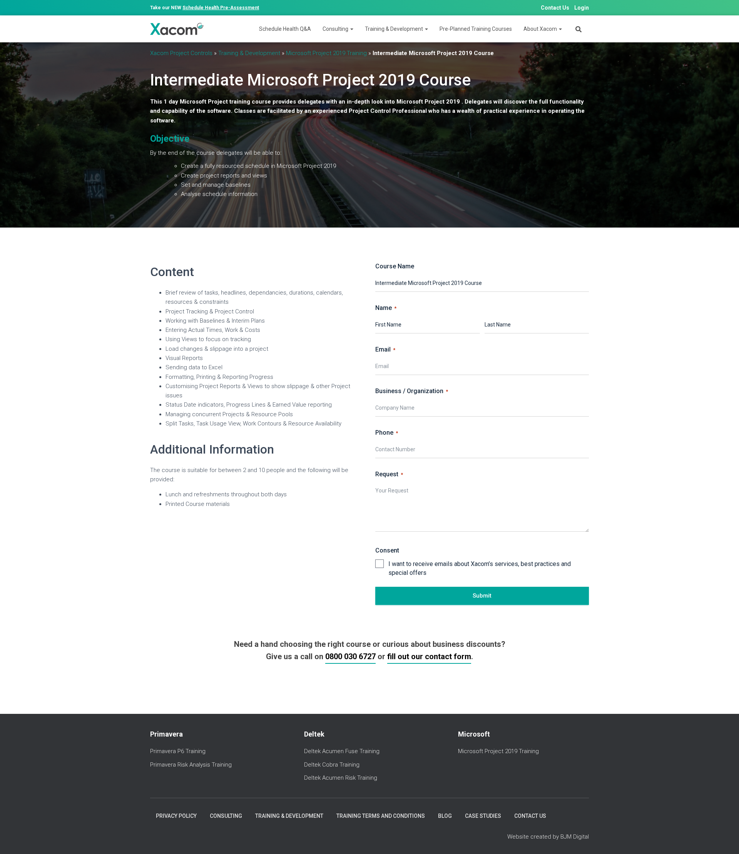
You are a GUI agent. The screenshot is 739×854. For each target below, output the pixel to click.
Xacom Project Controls (181, 53)
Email (385, 349)
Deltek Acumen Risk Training (340, 777)
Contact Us (555, 8)
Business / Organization (411, 391)
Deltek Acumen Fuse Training (342, 751)
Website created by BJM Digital (548, 836)
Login (581, 8)
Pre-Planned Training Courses (476, 29)
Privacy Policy (176, 816)
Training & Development (394, 29)
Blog (445, 816)
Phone (386, 432)
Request (389, 474)
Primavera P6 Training (178, 751)
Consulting (336, 29)
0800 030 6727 (350, 656)
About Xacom (540, 29)
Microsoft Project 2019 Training (326, 53)
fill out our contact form (429, 656)
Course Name (394, 266)
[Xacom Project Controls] (176, 29)
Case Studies (483, 816)
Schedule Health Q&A (285, 29)
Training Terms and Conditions (380, 816)
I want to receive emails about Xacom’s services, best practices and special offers (479, 568)
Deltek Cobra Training (331, 764)
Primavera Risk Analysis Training (191, 764)
